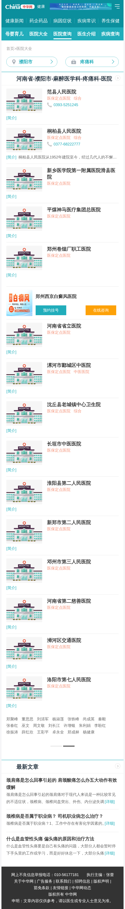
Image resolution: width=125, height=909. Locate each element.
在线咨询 (101, 310)
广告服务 (44, 881)
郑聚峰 (12, 719)
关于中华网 (24, 881)
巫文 (25, 725)
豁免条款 (41, 888)
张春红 (12, 725)
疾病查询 (110, 33)
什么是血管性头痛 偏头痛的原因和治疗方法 (50, 838)
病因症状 (62, 20)
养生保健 (110, 20)
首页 (10, 48)
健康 (41, 6)
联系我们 (63, 881)
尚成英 (89, 719)
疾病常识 (86, 20)
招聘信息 (82, 881)
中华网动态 (81, 888)
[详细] (110, 801)
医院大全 (38, 33)
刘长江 (54, 725)
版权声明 (101, 881)
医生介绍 (86, 33)
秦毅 (102, 719)
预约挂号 (51, 310)
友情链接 (60, 888)
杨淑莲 (58, 719)
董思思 (27, 719)
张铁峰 (73, 719)
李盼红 (100, 725)
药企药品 (38, 20)
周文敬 (39, 725)
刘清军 (43, 719)
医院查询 (62, 33)
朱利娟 (85, 725)
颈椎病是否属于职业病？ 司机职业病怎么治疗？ (54, 816)
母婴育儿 (14, 33)
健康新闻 (14, 20)
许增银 (69, 725)
